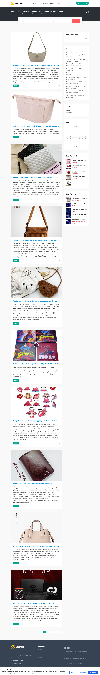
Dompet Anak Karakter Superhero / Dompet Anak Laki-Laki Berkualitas (36, 364)
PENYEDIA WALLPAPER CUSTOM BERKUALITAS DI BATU (79, 198)
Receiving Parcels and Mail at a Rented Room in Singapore (74, 64)
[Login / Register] (71, 3)
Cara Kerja (53, 3)
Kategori (68, 110)
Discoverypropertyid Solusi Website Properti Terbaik (76, 78)
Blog (40, 3)
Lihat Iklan (45, 3)
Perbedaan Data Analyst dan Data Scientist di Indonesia (75, 91)
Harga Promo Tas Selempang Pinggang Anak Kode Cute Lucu (35, 421)
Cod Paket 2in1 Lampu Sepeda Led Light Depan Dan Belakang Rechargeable (79, 165)
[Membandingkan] (74, 3)
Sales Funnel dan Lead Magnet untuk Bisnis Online (76, 96)
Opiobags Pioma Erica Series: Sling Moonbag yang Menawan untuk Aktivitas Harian (36, 65)
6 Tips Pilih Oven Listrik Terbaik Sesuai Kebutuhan (74, 69)
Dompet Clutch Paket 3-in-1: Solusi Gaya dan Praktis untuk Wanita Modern (36, 177)
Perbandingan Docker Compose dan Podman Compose (76, 87)
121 (57, 631)
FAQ (59, 3)
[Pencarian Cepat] (87, 12)
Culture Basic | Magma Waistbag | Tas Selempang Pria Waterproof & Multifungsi (36, 603)
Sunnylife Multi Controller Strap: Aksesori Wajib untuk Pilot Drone (79, 182)
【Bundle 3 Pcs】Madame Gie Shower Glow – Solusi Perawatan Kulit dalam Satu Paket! (79, 160)
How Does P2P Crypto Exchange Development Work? (79, 214)
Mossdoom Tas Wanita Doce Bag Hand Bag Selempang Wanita (36, 546)
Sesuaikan (73, 672)
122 (61, 631)
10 (67, 136)
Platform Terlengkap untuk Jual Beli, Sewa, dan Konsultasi (76, 82)
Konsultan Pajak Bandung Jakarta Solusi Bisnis (75, 73)
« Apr (76, 146)
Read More (16, 85)
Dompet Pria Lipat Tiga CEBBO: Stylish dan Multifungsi (33, 484)
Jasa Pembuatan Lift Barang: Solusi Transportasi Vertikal (76, 60)
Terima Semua (93, 672)
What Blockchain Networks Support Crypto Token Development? (79, 203)
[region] (50, 671)
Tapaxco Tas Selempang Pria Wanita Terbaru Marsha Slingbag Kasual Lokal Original (36, 240)
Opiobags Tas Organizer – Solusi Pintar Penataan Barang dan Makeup (36, 126)
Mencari (76, 21)
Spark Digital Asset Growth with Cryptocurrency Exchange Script (79, 219)
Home (35, 3)
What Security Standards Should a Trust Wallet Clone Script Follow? (79, 209)
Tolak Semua (83, 672)
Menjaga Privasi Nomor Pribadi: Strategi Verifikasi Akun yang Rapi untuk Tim (75, 54)
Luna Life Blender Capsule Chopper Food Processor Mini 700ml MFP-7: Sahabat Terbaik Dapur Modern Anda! (79, 176)
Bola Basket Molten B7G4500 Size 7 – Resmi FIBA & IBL (79, 171)
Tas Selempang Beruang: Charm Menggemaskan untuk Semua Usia (36, 301)
